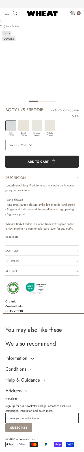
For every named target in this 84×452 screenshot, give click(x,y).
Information (17, 358)
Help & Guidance (23, 380)
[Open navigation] (6, 13)
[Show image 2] (42, 101)
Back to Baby (12, 26)
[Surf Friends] (10, 125)
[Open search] (15, 13)
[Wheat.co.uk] (42, 13)
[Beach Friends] (23, 125)
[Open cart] (72, 13)
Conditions (16, 369)
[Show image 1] (33, 101)
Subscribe (18, 427)
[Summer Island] (37, 125)
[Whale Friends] (50, 125)
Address (14, 390)
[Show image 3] (51, 101)
